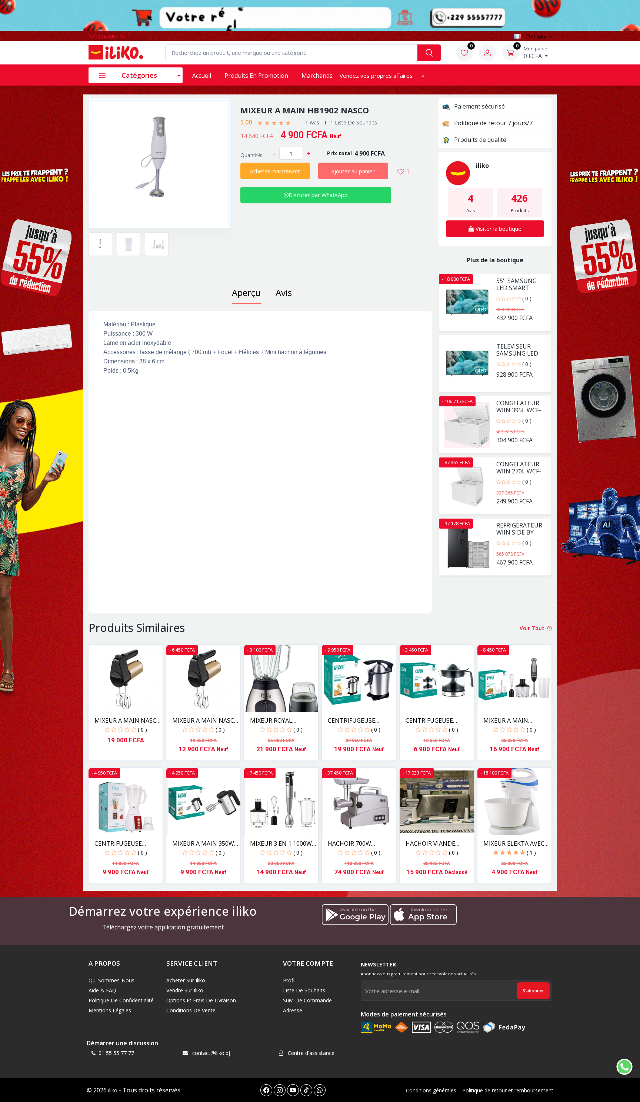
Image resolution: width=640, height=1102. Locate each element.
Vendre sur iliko (184, 990)
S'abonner (533, 991)
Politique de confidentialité (121, 1000)
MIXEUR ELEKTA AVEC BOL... (513, 843)
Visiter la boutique (497, 228)
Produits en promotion (256, 75)
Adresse (292, 1010)
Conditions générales (431, 1090)
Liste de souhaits (304, 990)
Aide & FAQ (102, 990)
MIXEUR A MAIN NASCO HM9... (127, 720)
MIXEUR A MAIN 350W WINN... (203, 843)
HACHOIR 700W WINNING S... (349, 843)
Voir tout (533, 628)
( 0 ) (526, 298)
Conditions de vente (191, 1010)
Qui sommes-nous (111, 980)
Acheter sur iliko (185, 980)
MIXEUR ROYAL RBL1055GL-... (271, 720)
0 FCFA (536, 52)
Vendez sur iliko (107, 35)
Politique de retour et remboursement (507, 1090)
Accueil (201, 75)
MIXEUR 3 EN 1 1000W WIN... (281, 843)
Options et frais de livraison (201, 1000)
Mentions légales (110, 1010)
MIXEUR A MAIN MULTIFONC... (505, 720)
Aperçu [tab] (246, 292)
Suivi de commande (307, 1000)
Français (535, 35)
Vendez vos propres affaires (377, 75)
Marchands (317, 75)
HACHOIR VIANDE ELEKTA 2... (430, 843)
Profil (289, 980)
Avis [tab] (284, 292)
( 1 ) (531, 852)
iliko (112, 1090)
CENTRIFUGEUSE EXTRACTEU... (351, 720)
